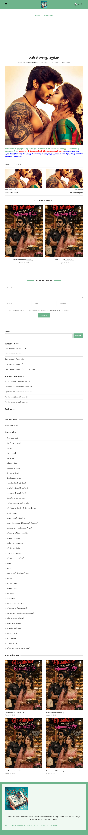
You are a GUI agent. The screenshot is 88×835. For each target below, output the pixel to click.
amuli (9, 568)
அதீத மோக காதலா (14, 538)
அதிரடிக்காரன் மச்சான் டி (16, 518)
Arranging (10, 578)
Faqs (56, 817)
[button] (44, 268)
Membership (33, 817)
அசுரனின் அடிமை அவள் (16, 498)
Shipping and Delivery (49, 819)
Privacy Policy (35, 819)
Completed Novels (13, 553)
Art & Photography (14, 583)
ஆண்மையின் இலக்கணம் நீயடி (18, 573)
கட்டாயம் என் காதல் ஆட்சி (16, 493)
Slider (9, 563)
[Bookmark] (79, 4)
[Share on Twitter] (16, 164)
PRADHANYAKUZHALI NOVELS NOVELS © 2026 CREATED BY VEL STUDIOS (32, 825)
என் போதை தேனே (13, 548)
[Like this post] (11, 164)
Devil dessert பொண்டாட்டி (64, 260)
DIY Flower (10, 593)
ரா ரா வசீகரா (11, 638)
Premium (10, 448)
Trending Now (12, 633)
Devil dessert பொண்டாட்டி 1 (24, 260)
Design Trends (12, 588)
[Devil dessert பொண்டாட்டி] (64, 231)
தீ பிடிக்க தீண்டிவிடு (14, 628)
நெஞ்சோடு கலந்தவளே (15, 543)
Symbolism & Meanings (15, 603)
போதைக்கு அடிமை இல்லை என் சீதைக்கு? (22, 523)
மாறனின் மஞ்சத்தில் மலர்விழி (17, 488)
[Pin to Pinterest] (18, 164)
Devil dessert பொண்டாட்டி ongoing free (20, 369)
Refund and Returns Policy (69, 817)
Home (10, 817)
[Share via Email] (20, 164)
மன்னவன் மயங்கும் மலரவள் (17, 608)
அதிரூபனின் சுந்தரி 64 (20, 402)
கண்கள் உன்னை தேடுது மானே (18, 503)
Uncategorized (12, 438)
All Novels (16, 817)
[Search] (82, 4)
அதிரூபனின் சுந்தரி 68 (20, 397)
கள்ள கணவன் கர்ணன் (15, 618)
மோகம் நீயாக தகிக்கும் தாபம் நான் (19, 528)
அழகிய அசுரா (12, 513)
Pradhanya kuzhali (32, 62)
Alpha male (11, 458)
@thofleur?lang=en (12, 425)
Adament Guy (12, 463)
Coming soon (12, 643)
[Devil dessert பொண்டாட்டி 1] (24, 231)
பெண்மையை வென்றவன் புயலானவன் (20, 613)
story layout (11, 453)
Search (7, 332)
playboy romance (13, 468)
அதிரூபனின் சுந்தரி (14, 623)
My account (49, 817)
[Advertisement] (44, 34)
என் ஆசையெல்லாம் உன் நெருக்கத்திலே (21, 508)
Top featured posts (14, 443)
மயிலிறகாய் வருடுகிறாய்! (15, 558)
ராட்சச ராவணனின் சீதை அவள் (18, 648)
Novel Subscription (14, 478)
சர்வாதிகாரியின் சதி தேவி (16, 483)
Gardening (11, 598)
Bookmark (24, 817)
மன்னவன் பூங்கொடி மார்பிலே (17, 533)
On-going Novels (13, 473)
